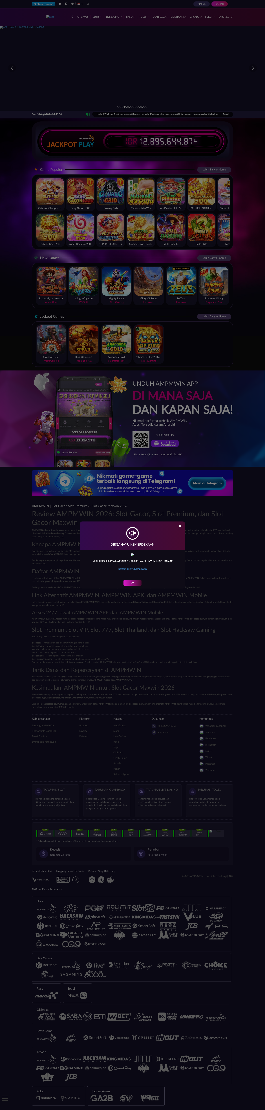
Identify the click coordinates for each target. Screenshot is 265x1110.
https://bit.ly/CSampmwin (132, 569)
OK (132, 582)
